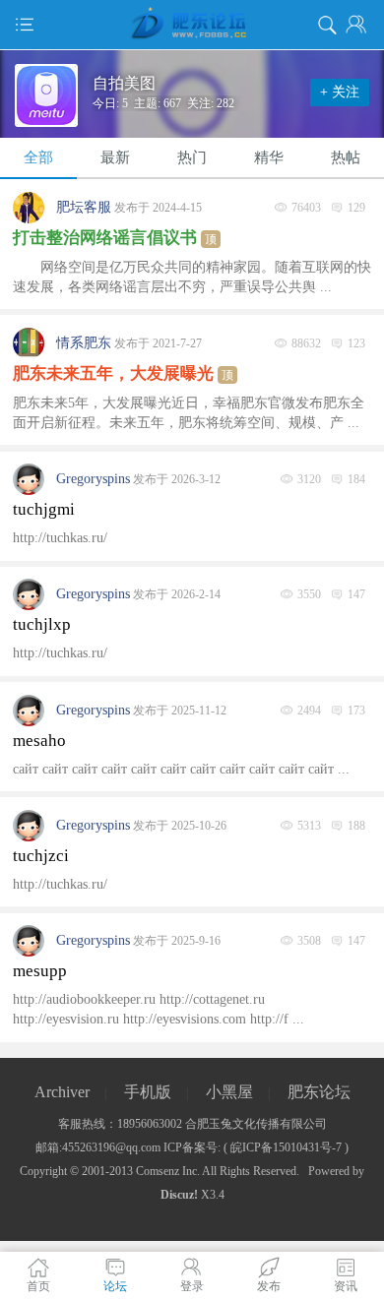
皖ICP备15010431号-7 (286, 1147)
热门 (192, 157)
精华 (269, 157)
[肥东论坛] (192, 24)
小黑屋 (229, 1091)
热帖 (345, 157)
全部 (38, 157)
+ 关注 (339, 92)
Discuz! (179, 1195)
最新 (115, 157)
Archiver (62, 1091)
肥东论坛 (319, 1091)
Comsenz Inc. (168, 1171)
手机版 (147, 1091)
